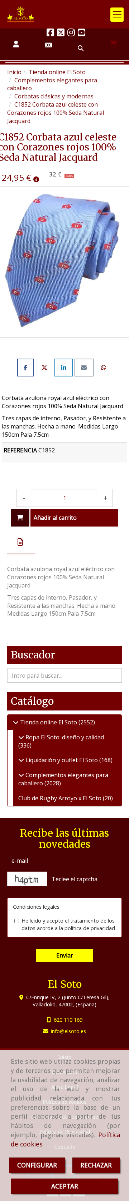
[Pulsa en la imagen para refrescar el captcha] (27, 879)
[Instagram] (71, 33)
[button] (16, 44)
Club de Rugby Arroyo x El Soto (60, 798)
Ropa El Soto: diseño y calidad (64, 737)
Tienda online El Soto (48, 722)
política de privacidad (89, 928)
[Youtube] (81, 33)
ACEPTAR (64, 1186)
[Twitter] (60, 33)
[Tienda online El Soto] (16, 722)
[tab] (21, 542)
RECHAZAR (96, 1165)
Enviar (64, 955)
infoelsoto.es (68, 1031)
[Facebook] (50, 33)
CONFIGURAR (37, 1165)
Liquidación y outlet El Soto (61, 760)
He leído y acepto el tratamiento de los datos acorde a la (68, 924)
